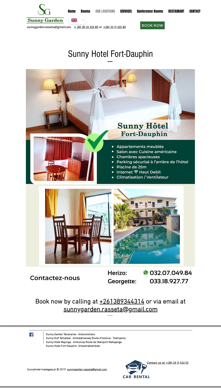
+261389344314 (121, 302)
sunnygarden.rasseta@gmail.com (48, 27)
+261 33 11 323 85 (114, 27)
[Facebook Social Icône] (31, 335)
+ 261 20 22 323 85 (86, 27)
